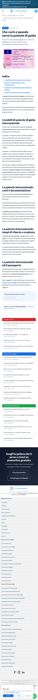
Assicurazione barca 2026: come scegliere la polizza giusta (18, 415)
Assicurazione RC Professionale (9, 588)
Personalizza (28, 695)
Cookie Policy (11, 692)
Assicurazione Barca (6, 580)
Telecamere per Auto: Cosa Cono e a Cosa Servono (17, 340)
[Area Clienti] (36, 11)
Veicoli (22, 15)
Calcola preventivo (19, 472)
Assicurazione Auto (6, 574)
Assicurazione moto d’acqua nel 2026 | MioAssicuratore (18, 438)
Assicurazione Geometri (7, 605)
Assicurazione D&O (6, 659)
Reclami (3, 536)
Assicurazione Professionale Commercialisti (12, 594)
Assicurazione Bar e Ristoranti (8, 646)
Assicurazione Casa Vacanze (8, 639)
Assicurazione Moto (6, 577)
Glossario (3, 519)
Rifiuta (19, 695)
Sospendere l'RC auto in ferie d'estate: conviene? (16, 421)
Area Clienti (4, 502)
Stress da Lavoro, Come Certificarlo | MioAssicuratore (17, 369)
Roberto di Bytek (21, 306)
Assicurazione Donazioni (7, 550)
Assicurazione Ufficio (6, 649)
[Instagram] (19, 672)
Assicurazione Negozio (7, 642)
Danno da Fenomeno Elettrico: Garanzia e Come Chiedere (18, 363)
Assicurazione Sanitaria (7, 567)
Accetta (8, 695)
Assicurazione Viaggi (6, 553)
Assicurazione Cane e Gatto (8, 557)
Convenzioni (4, 529)
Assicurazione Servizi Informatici (9, 622)
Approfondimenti (12, 15)
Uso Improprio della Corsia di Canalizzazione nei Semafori (18, 380)
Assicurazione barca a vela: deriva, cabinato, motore (17, 432)
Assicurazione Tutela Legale (8, 663)
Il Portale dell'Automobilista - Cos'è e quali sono (16, 334)
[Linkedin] (23, 672)
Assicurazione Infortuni (7, 570)
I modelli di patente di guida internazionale (17, 80)
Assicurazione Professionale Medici (10, 611)
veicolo (4, 101)
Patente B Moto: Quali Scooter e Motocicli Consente (17, 386)
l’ (2, 282)
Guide (2, 522)
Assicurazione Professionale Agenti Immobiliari (13, 598)
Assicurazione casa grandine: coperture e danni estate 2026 (19, 323)
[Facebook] (15, 672)
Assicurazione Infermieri (7, 615)
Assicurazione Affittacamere (8, 632)
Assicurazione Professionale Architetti (11, 601)
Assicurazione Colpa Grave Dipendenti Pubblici (12, 618)
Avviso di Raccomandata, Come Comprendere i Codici (17, 357)
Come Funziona (5, 509)
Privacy (17, 692)
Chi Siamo (3, 505)
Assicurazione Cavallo (6, 560)
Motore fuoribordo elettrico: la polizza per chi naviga (17, 328)
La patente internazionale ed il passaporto (17, 92)
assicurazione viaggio (10, 282)
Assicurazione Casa (6, 543)
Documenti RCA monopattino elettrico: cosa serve (17, 375)
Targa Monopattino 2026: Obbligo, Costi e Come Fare (18, 426)
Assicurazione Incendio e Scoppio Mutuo (11, 563)
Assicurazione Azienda (7, 666)
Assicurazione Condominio (8, 656)
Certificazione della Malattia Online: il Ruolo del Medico (18, 392)
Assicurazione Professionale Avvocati (10, 591)
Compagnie (4, 526)
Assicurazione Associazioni (8, 653)
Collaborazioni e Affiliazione (8, 516)
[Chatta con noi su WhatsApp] (34, 696)
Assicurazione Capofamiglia (8, 547)
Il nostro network (5, 533)
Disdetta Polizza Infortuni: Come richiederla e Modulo (17, 398)
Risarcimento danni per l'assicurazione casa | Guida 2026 (18, 346)
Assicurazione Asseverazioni (8, 608)
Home (4, 15)
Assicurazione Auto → (11, 297)
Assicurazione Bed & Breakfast (9, 636)
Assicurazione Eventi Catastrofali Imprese (11, 629)
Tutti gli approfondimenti (19, 478)
